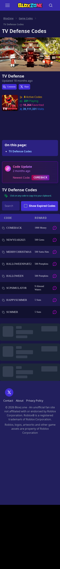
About (20, 400)
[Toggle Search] (51, 5)
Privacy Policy (34, 400)
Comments (11, 87)
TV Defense (13, 76)
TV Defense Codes (20, 151)
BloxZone (8, 18)
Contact (8, 400)
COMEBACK (40, 177)
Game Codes (26, 18)
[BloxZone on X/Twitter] (9, 392)
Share (26, 87)
